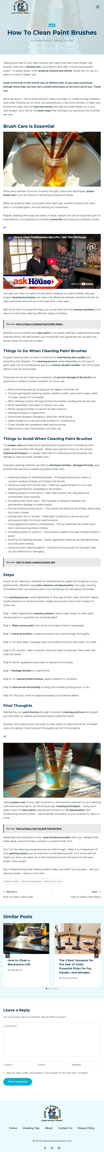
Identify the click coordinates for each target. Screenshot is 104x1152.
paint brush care (53, 881)
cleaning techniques (31, 881)
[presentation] (26, 938)
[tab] (46, 988)
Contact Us (65, 1128)
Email (42, 1064)
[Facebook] (45, 1148)
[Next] (96, 955)
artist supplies (12, 881)
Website (76, 1064)
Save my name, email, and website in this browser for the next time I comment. (47, 1072)
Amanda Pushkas (42, 40)
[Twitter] (52, 1148)
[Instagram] (59, 1148)
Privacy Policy (86, 1128)
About (49, 1128)
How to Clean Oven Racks (86, 894)
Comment (11, 1026)
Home (52, 25)
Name (8, 1064)
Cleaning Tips (31, 1128)
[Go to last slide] (7, 955)
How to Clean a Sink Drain (18, 894)
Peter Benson (16, 970)
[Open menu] (97, 7)
